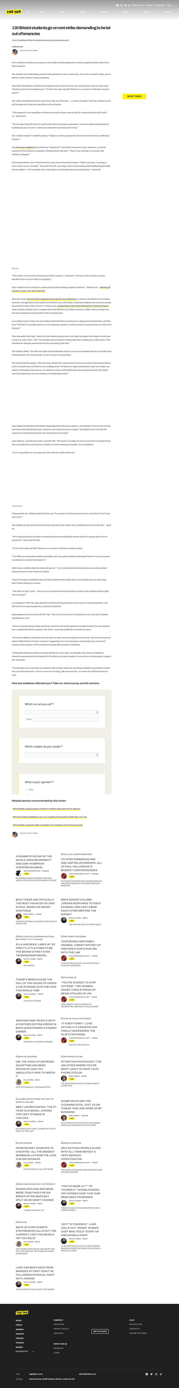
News (42, 12)
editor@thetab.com (87, 1374)
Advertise (160, 5)
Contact (149, 5)
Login (56, 1353)
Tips (168, 5)
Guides (167, 12)
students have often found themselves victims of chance (83, 306)
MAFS (85, 918)
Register (58, 1348)
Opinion (146, 12)
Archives (58, 1333)
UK (26, 874)
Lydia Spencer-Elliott (79, 874)
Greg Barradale (25, 50)
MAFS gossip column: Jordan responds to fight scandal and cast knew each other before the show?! (81, 907)
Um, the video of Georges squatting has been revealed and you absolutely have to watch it (35, 1069)
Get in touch (100, 1331)
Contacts (134, 1329)
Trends (125, 12)
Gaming (82, 12)
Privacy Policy (61, 1329)
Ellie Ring (28, 1080)
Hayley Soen (75, 918)
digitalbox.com (36, 1374)
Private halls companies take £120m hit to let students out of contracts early (48, 825)
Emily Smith (29, 914)
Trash (62, 12)
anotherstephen (32, 871)
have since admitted (25, 147)
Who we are (137, 5)
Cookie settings (138, 1333)
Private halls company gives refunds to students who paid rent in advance (46, 809)
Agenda (103, 12)
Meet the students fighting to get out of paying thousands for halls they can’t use (50, 817)
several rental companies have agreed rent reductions (51, 299)
